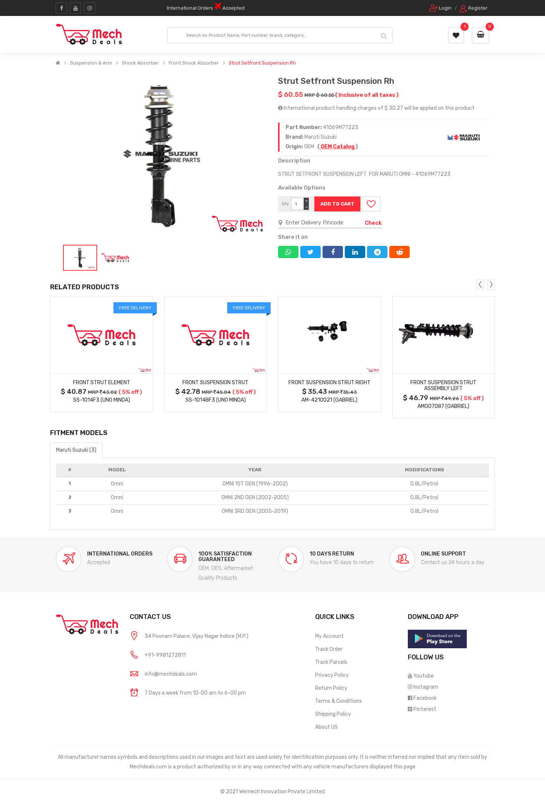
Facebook (425, 698)
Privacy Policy (332, 675)
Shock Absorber (140, 63)
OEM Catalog (338, 147)
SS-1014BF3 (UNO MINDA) (215, 400)
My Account (329, 636)
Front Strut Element (101, 382)
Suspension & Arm (91, 63)
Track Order (329, 649)
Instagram (425, 687)
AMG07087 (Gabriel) (443, 406)
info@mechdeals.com (171, 674)
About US (326, 727)
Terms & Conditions (338, 701)
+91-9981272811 (165, 655)
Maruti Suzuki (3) (76, 450)
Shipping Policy (333, 714)
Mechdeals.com (148, 767)
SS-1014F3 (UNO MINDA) (101, 400)
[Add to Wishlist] (371, 204)
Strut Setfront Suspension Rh (262, 63)
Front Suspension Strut (215, 382)
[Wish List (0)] (456, 35)
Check (373, 223)
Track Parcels (331, 662)
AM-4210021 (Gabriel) (329, 400)
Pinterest (424, 709)
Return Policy (331, 688)
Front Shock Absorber (194, 63)
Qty (285, 203)
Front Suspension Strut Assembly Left (443, 385)
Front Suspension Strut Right (329, 382)
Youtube (423, 676)
